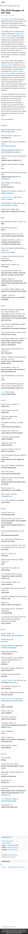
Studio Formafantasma (8, 647)
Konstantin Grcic (7, 496)
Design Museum (6, 837)
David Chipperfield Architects (11, 152)
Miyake (3, 394)
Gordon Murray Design (8, 801)
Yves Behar (4, 61)
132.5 (3, 392)
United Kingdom (6, 843)
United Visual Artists (8, 252)
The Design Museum (7, 19)
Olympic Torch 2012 (7, 698)
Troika (9, 727)
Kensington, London (7, 841)
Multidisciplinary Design (11, 854)
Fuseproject (13, 682)
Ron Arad (4, 641)
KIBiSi (3, 733)
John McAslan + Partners (9, 205)
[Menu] (26, 2)
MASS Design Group (8, 131)
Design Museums (13, 849)
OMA (3, 168)
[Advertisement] (14, 822)
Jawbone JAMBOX (7, 680)
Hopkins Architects (7, 193)
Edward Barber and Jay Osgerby (12, 635)
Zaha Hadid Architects (8, 146)
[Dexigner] (3, 2)
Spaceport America (7, 197)
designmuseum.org (13, 847)
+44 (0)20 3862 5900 (12, 845)
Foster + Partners (7, 199)
